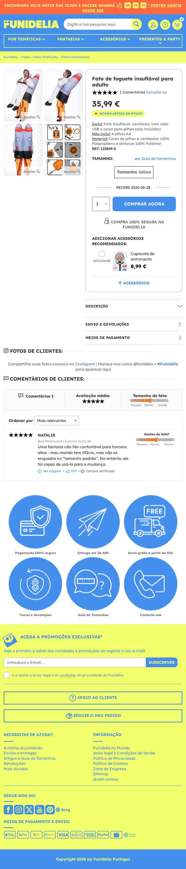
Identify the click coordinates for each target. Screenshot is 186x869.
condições (68, 675)
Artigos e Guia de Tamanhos (30, 758)
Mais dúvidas (16, 768)
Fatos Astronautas (75, 57)
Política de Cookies (110, 763)
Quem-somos (105, 779)
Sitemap (100, 773)
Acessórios (113, 39)
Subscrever (162, 662)
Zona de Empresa (109, 768)
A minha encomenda (23, 747)
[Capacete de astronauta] (120, 261)
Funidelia (11, 57)
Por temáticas (24, 39)
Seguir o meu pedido (96, 715)
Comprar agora (144, 204)
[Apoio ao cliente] (165, 25)
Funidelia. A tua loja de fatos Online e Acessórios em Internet (31, 24)
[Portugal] (8, 810)
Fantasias (68, 39)
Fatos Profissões (45, 57)
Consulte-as (156, 92)
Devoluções (14, 763)
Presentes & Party (159, 39)
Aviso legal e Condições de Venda (124, 753)
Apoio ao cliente (96, 697)
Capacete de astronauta (142, 256)
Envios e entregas (20, 753)
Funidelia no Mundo (111, 747)
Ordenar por (21, 420)
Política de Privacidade (114, 758)
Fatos (25, 57)
